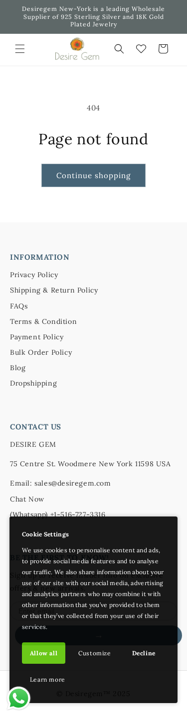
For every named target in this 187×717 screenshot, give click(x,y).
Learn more (47, 679)
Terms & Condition (43, 321)
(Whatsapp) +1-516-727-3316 (58, 514)
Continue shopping (93, 175)
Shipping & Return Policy (54, 290)
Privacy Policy (34, 274)
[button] (20, 49)
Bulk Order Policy (41, 352)
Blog (17, 367)
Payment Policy (36, 336)
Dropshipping (33, 383)
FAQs (18, 306)
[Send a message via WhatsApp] (18, 698)
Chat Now (27, 499)
